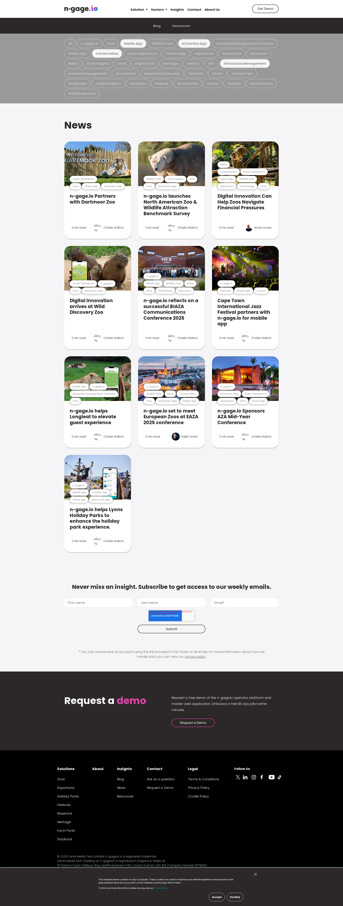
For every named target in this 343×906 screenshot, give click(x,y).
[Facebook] (264, 779)
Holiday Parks (68, 796)
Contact (194, 9)
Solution (137, 9)
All (70, 43)
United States (261, 83)
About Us (212, 9)
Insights (177, 9)
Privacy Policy (199, 787)
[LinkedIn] (247, 779)
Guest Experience (142, 53)
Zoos (111, 43)
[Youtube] (273, 779)
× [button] (254, 874)
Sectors (157, 9)
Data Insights (98, 63)
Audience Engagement (87, 73)
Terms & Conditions (203, 779)
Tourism (234, 83)
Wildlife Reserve (82, 93)
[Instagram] (256, 779)
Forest (217, 73)
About (98, 768)
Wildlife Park (162, 43)
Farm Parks (66, 830)
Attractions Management (245, 63)
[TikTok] (281, 779)
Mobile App (133, 43)
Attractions (232, 53)
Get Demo (265, 8)
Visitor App (77, 53)
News (78, 125)
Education (258, 53)
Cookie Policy (198, 796)
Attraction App (194, 43)
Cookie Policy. (161, 888)
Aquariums (204, 53)
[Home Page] (81, 8)
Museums (138, 83)
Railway (161, 83)
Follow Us (242, 769)
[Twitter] (238, 779)
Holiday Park (242, 73)
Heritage (170, 63)
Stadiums (64, 839)
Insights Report (108, 83)
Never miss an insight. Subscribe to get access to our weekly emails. (171, 587)
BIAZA (73, 63)
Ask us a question (161, 779)
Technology (176, 53)
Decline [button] (235, 897)
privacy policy (195, 656)
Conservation (107, 53)
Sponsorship (187, 83)
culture (193, 63)
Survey (212, 83)
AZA (211, 63)
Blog (157, 26)
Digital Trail (145, 63)
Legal (193, 768)
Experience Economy (162, 73)
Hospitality (77, 83)
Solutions (65, 768)
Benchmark (126, 73)
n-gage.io (89, 43)
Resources (181, 26)
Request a (105, 701)
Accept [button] (217, 897)
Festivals (195, 73)
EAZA (122, 63)
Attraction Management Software (245, 43)
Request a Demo (193, 722)
